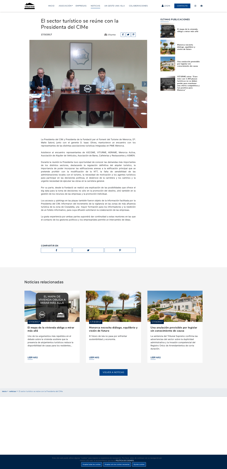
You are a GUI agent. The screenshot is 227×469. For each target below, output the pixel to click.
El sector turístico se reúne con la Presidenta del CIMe (41, 391)
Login (167, 6)
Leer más (33, 358)
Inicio (4, 391)
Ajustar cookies (139, 464)
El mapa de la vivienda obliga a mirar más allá (187, 30)
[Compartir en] (123, 35)
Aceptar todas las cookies (92, 464)
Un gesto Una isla (114, 6)
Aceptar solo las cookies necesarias (117, 464)
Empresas (81, 6)
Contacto (182, 6)
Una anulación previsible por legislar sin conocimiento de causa (188, 64)
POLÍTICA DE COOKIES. (125, 461)
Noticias (12, 391)
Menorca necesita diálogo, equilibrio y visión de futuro (186, 47)
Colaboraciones (138, 6)
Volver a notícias (113, 372)
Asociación (65, 6)
